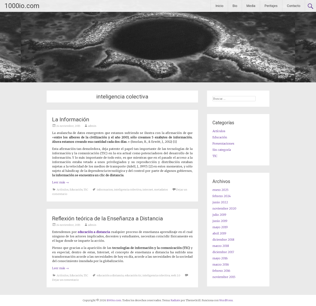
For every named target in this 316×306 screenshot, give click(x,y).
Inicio (219, 6)
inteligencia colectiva (127, 189)
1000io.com (22, 6)
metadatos (161, 189)
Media (251, 6)
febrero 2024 (221, 196)
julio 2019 (219, 215)
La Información (70, 119)
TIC (86, 189)
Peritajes (271, 6)
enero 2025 (220, 190)
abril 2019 (219, 233)
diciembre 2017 (223, 252)
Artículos (63, 189)
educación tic (133, 275)
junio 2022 (220, 202)
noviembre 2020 (224, 208)
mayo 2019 (220, 227)
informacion (105, 189)
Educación (76, 189)
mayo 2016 (220, 258)
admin (92, 126)
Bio (235, 6)
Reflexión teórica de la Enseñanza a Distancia (107, 218)
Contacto (293, 6)
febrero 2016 (221, 271)
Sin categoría (221, 150)
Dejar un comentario (65, 279)
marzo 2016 (220, 264)
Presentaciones (223, 143)
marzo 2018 (220, 246)
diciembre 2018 (223, 239)
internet (147, 189)
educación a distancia (94, 232)
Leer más (60, 182)
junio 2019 (219, 221)
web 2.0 (175, 275)
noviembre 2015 (223, 277)
